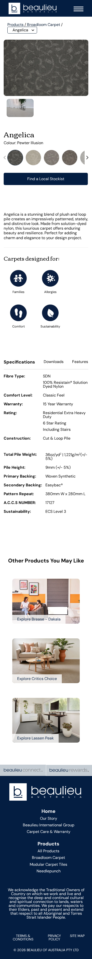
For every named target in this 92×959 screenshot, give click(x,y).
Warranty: (13, 404)
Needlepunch (49, 871)
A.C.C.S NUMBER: (20, 503)
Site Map (77, 936)
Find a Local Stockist (45, 178)
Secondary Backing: (23, 485)
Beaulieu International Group (48, 825)
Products (15, 24)
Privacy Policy (54, 937)
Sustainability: (17, 512)
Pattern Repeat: (19, 494)
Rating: (10, 413)
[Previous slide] (4, 157)
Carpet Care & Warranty (48, 831)
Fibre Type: (14, 376)
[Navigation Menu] (77, 8)
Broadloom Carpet (43, 24)
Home (48, 811)
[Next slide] (87, 157)
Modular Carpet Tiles (48, 864)
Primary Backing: (20, 476)
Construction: (17, 438)
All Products (48, 851)
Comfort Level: (18, 395)
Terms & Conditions (23, 937)
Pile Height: (14, 468)
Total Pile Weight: (20, 455)
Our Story (48, 818)
